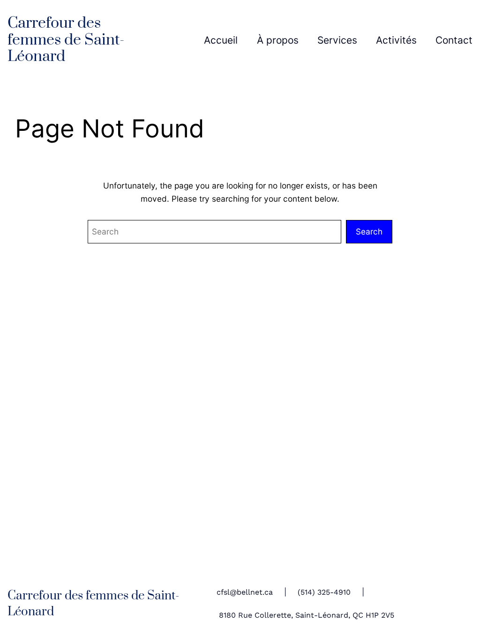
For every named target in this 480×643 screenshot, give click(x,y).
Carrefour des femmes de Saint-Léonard (66, 40)
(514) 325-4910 (324, 592)
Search (369, 231)
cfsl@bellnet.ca (245, 592)
